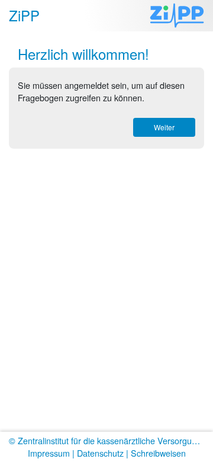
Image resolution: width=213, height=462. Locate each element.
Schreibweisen (158, 453)
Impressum (49, 453)
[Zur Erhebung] (177, 15)
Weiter (164, 127)
